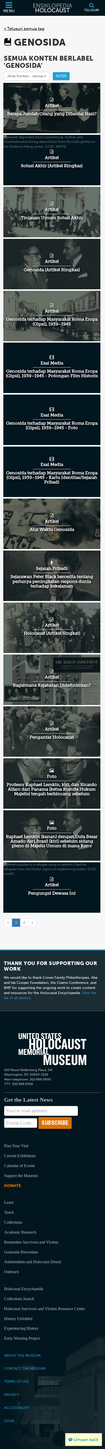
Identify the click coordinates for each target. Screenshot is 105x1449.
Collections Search (19, 1299)
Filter (61, 76)
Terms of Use (16, 1381)
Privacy (11, 1394)
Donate (12, 1185)
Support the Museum (21, 1175)
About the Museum (22, 1355)
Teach (9, 1212)
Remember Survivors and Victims (31, 1242)
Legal (9, 1420)
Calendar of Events (19, 1166)
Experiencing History (21, 1328)
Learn (9, 1202)
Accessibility (16, 1407)
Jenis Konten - (25, 76)
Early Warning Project (22, 1338)
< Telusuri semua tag (24, 28)
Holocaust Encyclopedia (23, 1289)
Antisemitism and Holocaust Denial (32, 1262)
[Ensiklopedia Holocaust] (52, 7)
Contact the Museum (24, 1368)
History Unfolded (18, 1318)
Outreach (11, 1272)
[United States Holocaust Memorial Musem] (52, 1049)
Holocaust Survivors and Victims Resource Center (44, 1309)
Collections (13, 1222)
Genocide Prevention (21, 1252)
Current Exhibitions (20, 1156)
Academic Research (20, 1232)
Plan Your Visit (16, 1146)
